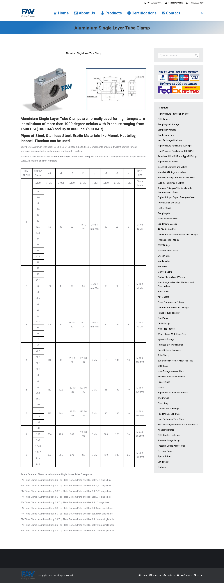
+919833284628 (196, 3)
